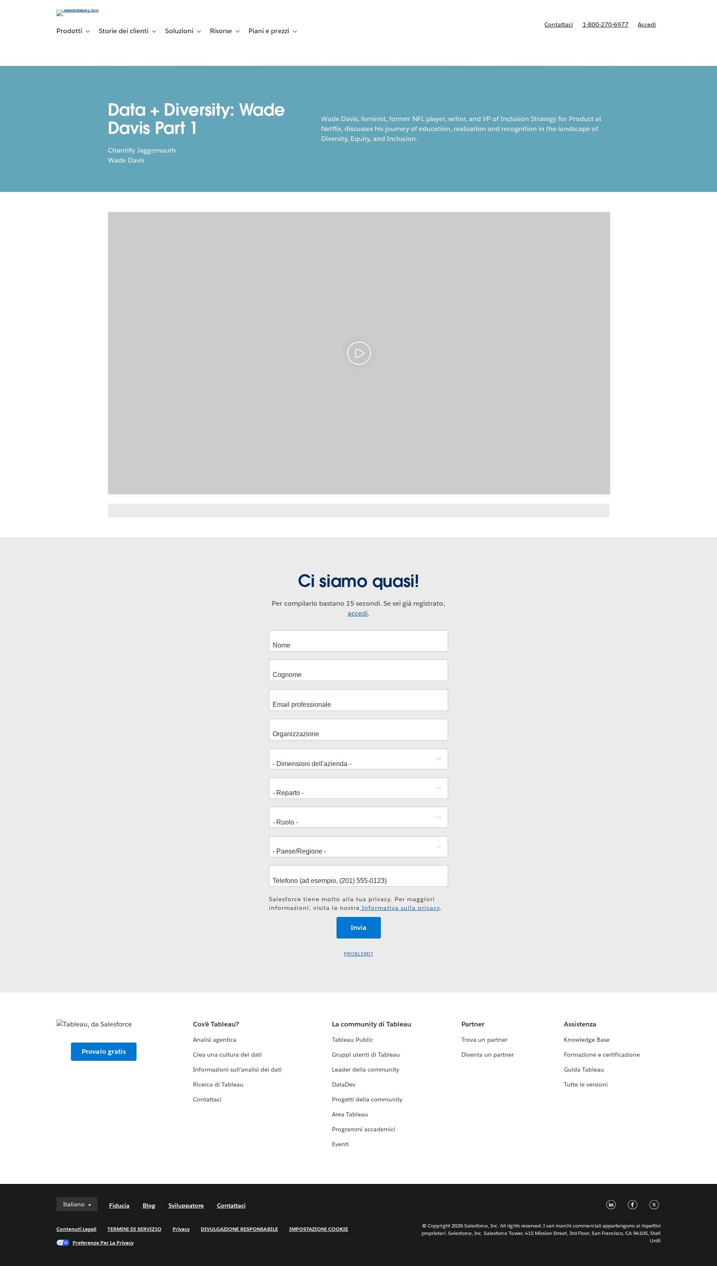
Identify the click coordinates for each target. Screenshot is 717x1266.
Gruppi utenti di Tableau (366, 1054)
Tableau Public (352, 1039)
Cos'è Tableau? (216, 1024)
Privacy (181, 1228)
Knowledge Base (587, 1039)
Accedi (647, 24)
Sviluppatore (186, 1205)
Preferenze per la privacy (103, 1242)
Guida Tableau (584, 1069)
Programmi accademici (363, 1129)
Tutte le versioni (586, 1084)
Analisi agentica (215, 1039)
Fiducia (119, 1205)
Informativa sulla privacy (400, 908)
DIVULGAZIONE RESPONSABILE (239, 1228)
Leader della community (365, 1069)
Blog (149, 1205)
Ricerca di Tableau (218, 1084)
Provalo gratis (104, 1051)
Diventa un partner (487, 1054)
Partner (472, 1024)
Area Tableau (350, 1114)
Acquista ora (630, 48)
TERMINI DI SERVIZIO (134, 1228)
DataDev (343, 1084)
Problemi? (358, 954)
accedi (358, 613)
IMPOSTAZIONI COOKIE (319, 1228)
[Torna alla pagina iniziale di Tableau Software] (91, 9)
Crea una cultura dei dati (227, 1054)
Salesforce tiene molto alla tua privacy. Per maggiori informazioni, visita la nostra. (355, 903)
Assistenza (580, 1024)
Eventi (340, 1144)
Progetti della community (367, 1099)
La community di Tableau (371, 1024)
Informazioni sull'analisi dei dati (237, 1069)
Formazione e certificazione (602, 1054)
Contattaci (558, 24)
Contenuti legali (76, 1228)
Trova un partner (484, 1039)
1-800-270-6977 (606, 24)
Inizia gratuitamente (550, 48)
